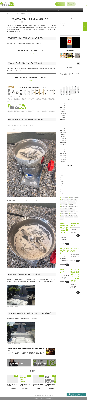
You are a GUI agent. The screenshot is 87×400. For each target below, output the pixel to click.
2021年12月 (62, 121)
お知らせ (61, 170)
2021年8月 (62, 130)
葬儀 (60, 189)
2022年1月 (62, 119)
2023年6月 (62, 107)
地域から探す (61, 3)
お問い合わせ (82, 3)
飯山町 (76, 217)
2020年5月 (62, 151)
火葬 (70, 213)
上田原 (62, 201)
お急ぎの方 (71, 3)
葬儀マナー (62, 191)
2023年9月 (62, 103)
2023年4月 (62, 109)
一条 (61, 197)
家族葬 (61, 177)
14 (61, 91)
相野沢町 (70, 215)
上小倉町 (76, 197)
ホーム (61, 21)
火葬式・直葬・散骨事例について (66, 76)
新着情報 (61, 183)
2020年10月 (62, 140)
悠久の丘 (61, 181)
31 (69, 94)
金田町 (72, 217)
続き (78, 235)
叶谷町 (75, 201)
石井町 (75, 215)
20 (78, 91)
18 (72, 91)
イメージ (61, 168)
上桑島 (72, 199)
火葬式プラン (31, 80)
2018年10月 (62, 157)
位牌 (71, 201)
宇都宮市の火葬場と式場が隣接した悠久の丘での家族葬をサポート (64, 228)
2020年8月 (62, 144)
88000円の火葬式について (65, 81)
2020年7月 (62, 146)
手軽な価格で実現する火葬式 (64, 251)
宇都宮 (66, 204)
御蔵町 (66, 208)
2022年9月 (62, 111)
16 (66, 91)
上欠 (76, 199)
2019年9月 (62, 155)
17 (69, 91)
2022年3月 (62, 115)
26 (75, 92)
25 (72, 92)
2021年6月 (62, 134)
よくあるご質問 (63, 172)
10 (69, 89)
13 (78, 89)
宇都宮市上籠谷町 (64, 206)
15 (64, 91)
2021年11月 (62, 123)
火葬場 (75, 213)
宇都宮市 (71, 204)
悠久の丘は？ (62, 23)
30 (66, 94)
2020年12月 (62, 138)
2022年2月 (62, 117)
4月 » (71, 95)
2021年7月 (62, 132)
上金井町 (66, 201)
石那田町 (62, 217)
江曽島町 (66, 211)
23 (66, 92)
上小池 (62, 199)
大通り (62, 204)
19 (75, 91)
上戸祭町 (66, 199)
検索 (60, 61)
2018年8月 (62, 159)
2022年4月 (62, 113)
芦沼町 (67, 217)
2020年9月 (62, 142)
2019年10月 (62, 153)
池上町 (76, 211)
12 (75, 89)
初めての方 (62, 25)
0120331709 (85, 15)
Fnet (61, 30)
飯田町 (62, 218)
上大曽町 (71, 197)
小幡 (61, 208)
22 (64, 92)
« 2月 (68, 95)
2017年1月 (62, 161)
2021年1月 (62, 136)
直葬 (60, 187)
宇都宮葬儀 (71, 206)
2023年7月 (62, 105)
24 (69, 92)
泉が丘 (62, 213)
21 (61, 92)
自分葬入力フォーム (64, 71)
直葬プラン (32, 53)
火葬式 (61, 185)
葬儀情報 (61, 193)
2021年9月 (62, 128)
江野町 (72, 211)
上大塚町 (66, 197)
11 (72, 89)
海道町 (66, 213)
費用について (85, 27)
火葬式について (63, 78)
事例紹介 (61, 175)
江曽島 (62, 211)
